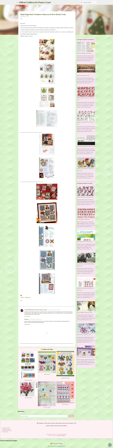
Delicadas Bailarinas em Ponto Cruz (85, 356)
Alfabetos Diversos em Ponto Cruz (85, 197)
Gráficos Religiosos (7, 429)
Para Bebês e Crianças (7, 430)
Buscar (71, 416)
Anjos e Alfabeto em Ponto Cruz (84, 312)
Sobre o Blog (5, 431)
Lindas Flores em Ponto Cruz (84, 334)
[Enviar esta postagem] (21, 295)
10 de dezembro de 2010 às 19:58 (54, 309)
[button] (21, 19)
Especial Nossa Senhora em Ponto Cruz (86, 146)
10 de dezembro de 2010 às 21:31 (35, 319)
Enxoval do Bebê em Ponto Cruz (84, 241)
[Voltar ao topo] (110, 445)
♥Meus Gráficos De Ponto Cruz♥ (35, 2)
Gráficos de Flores (6, 427)
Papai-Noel (27, 297)
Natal (22, 297)
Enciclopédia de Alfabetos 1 (83, 219)
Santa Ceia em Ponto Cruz (83, 75)
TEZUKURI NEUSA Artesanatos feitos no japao (35, 309)
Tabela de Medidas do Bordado (84, 53)
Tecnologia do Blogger (57, 443)
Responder (27, 316)
